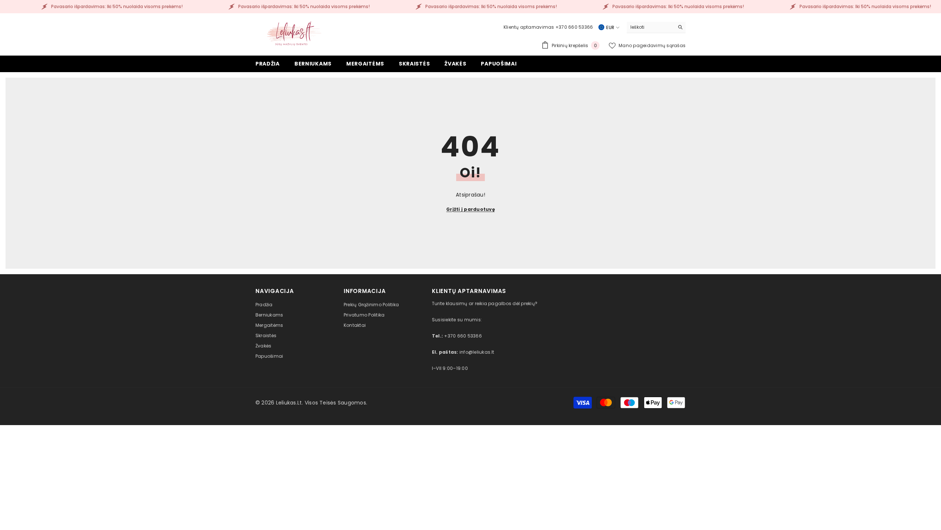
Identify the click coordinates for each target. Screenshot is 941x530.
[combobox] (650, 27)
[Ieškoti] (656, 27)
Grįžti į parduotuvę (470, 209)
